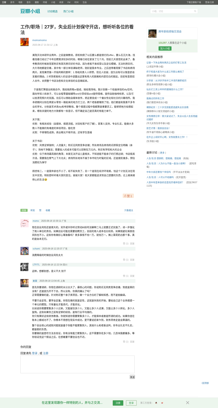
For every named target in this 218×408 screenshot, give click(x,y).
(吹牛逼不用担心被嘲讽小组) (160, 132)
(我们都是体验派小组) (157, 102)
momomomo (39, 40)
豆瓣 (4, 2)
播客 (37, 2)
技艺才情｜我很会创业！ (158, 128)
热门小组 (68, 11)
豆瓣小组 (32, 11)
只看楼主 (128, 210)
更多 (162, 152)
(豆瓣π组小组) (153, 93)
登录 (34, 353)
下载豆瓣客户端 (194, 2)
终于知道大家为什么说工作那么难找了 (165, 71)
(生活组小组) (152, 141)
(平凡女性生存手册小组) (158, 123)
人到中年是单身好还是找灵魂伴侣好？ (165, 182)
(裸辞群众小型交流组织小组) (160, 111)
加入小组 (165, 48)
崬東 (35, 281)
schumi (36, 248)
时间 (76, 2)
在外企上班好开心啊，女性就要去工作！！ (167, 137)
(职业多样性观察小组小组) (159, 84)
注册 (45, 353)
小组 (53, 2)
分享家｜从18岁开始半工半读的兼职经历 (166, 80)
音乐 (29, 2)
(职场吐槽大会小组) (156, 75)
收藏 (48, 210)
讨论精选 (52, 11)
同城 (45, 2)
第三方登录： (147, 403)
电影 (20, 2)
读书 (12, 2)
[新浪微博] (162, 402)
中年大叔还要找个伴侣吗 (159, 172)
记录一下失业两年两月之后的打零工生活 (166, 62)
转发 (32, 210)
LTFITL (36, 264)
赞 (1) (125, 243)
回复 (24, 210)
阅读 (61, 2)
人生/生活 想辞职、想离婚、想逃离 (164, 158)
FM (68, 2)
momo (36, 221)
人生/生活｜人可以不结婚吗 (160, 177)
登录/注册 (209, 2)
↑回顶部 (205, 383)
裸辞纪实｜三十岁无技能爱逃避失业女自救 (167, 107)
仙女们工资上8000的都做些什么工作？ (165, 89)
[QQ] (156, 402)
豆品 (85, 2)
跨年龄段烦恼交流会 (170, 31)
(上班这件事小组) (154, 66)
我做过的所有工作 (155, 98)
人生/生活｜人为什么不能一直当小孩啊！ (167, 163)
